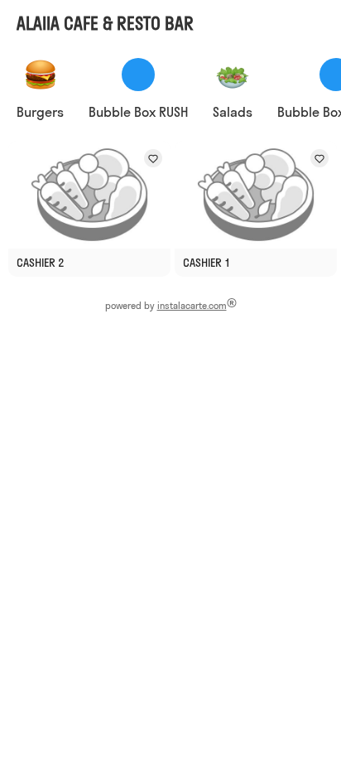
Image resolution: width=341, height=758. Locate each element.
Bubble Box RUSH (138, 112)
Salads (232, 112)
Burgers (40, 112)
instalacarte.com (192, 305)
